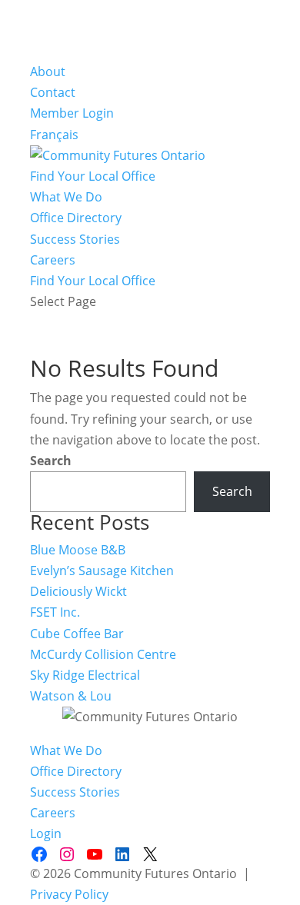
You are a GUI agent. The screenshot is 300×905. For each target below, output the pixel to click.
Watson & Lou (71, 695)
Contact (52, 92)
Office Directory (76, 217)
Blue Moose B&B (77, 549)
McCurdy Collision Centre (103, 654)
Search (51, 460)
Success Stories (75, 239)
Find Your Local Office (92, 176)
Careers (52, 259)
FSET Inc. (55, 612)
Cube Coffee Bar (77, 633)
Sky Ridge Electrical (85, 675)
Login (46, 833)
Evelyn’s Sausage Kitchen (102, 570)
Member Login (72, 113)
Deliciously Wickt (78, 591)
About (47, 71)
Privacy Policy (69, 894)
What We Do (66, 196)
